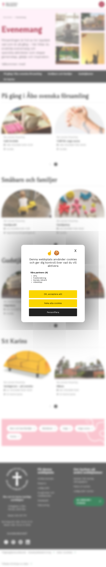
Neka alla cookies (53, 303)
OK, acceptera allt (53, 294)
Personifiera (53, 312)
